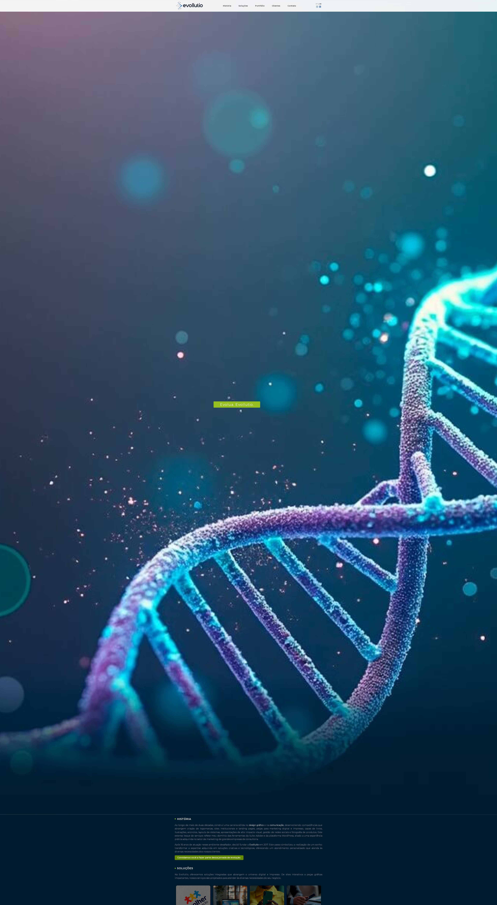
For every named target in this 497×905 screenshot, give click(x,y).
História (227, 6)
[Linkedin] (320, 6)
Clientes (276, 6)
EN (320, 4)
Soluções (243, 6)
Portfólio (260, 6)
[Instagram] (317, 6)
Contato (292, 6)
